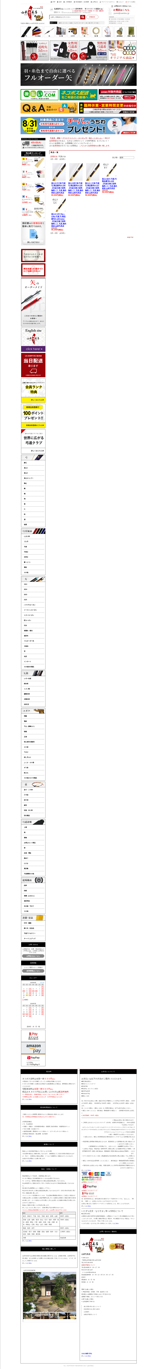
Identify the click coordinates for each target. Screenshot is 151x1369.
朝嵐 (25, 731)
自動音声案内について (88, 1265)
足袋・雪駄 (27, 853)
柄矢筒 (26, 683)
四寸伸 (26, 800)
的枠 (25, 885)
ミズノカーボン (29, 615)
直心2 (26, 473)
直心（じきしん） (96, 138)
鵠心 (25, 483)
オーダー (81, 23)
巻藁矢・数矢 (28, 630)
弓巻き (26, 552)
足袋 (71, 23)
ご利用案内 (68, 2)
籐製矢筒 (27, 694)
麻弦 (25, 805)
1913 (25, 584)
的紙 (25, 890)
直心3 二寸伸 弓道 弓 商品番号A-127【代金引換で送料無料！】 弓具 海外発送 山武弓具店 (92, 188)
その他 (26, 572)
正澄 (25, 737)
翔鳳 (25, 716)
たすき (26, 863)
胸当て (26, 858)
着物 (25, 837)
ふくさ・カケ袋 (29, 762)
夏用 (60, 23)
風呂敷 (26, 868)
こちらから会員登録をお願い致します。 (95, 146)
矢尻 (25, 656)
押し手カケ (27, 757)
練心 (25, 463)
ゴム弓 (76, 23)
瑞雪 (25, 524)
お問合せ (95, 2)
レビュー (121, 2)
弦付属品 (27, 815)
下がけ (26, 752)
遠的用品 (27, 901)
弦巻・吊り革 (28, 810)
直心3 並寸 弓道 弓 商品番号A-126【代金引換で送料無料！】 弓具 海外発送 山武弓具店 (109, 183)
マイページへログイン (108, 2)
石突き (26, 557)
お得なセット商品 (29, 843)
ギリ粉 (96, 23)
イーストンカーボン (30, 610)
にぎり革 (27, 536)
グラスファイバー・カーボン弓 (74, 138)
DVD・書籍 (27, 923)
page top (130, 237)
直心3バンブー (28, 478)
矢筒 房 (26, 704)
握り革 (91, 23)
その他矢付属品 (29, 667)
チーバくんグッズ (29, 938)
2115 (25, 599)
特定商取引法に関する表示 (92, 1309)
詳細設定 (92, 17)
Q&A (60, 2)
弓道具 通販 (55, 138)
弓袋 (25, 546)
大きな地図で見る (86, 1353)
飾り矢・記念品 (29, 928)
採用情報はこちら (33, 971)
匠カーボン (27, 620)
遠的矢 (26, 636)
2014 (25, 589)
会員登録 (52, 141)
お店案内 (86, 1312)
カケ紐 (26, 747)
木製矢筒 (27, 699)
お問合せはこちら (33, 956)
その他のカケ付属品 (30, 778)
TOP (54, 2)
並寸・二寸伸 (28, 790)
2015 (25, 594)
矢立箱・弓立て (29, 906)
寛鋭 (25, 721)
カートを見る (131, 2)
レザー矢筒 (27, 678)
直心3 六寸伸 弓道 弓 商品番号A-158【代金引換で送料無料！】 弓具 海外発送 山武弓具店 (58, 188)
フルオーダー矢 (29, 641)
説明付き (53, 156)
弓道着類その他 (29, 874)
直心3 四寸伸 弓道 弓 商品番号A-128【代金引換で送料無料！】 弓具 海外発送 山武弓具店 (75, 188)
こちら (52, 1094)
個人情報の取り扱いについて (92, 1306)
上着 (25, 827)
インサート (27, 661)
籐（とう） (27, 562)
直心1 (26, 468)
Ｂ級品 (26, 646)
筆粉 (25, 567)
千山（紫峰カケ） (29, 726)
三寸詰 (26, 795)
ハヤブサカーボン (29, 605)
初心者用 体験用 (29, 742)
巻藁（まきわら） (29, 896)
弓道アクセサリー (29, 933)
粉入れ (26, 773)
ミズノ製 (27, 689)
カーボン (65, 23)
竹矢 (25, 625)
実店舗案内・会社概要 (82, 2)
